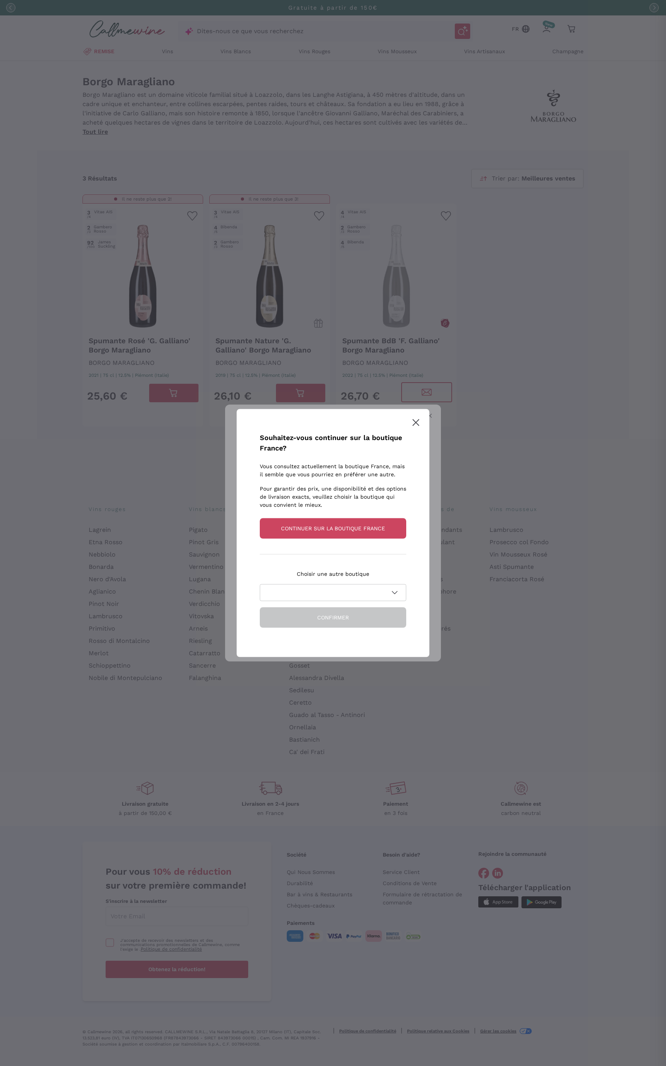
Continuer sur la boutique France (333, 528)
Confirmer (333, 617)
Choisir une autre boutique (333, 574)
